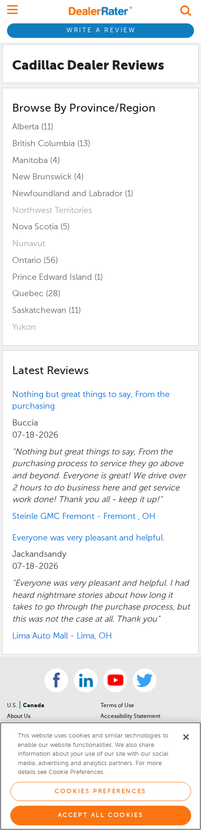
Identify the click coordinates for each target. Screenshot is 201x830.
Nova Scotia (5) (41, 227)
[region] (100, 776)
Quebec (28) (36, 294)
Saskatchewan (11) (46, 310)
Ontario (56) (35, 260)
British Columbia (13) (51, 144)
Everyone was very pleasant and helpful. (88, 538)
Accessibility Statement (130, 716)
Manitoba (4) (36, 160)
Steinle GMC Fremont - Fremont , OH (84, 516)
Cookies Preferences (100, 791)
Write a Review (101, 30)
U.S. (13, 706)
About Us (18, 716)
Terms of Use (117, 706)
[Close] (186, 737)
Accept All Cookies (101, 815)
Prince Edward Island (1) (57, 277)
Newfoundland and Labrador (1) (72, 194)
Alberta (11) (32, 127)
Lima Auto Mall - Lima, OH (62, 636)
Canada (33, 706)
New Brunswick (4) (48, 177)
